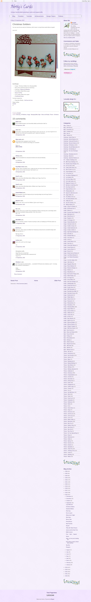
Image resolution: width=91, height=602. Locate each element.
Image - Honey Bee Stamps (70, 245)
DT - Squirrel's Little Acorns (70, 192)
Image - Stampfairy (68, 304)
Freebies (21, 16)
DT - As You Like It (68, 165)
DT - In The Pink (67, 173)
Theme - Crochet (67, 376)
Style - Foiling (67, 335)
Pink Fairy (68, 510)
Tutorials (29, 16)
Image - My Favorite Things (70, 273)
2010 (66, 575)
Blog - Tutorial (67, 135)
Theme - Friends (67, 388)
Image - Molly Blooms (68, 271)
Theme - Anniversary (68, 353)
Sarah (17, 121)
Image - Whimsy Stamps (69, 324)
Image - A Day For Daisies (69, 206)
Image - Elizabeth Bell (68, 235)
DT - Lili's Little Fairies (69, 181)
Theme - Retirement (68, 437)
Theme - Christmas (54, 114)
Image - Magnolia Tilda (69, 264)
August (68, 549)
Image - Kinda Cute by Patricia (70, 253)
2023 (66, 477)
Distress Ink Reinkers (25, 89)
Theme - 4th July (67, 351)
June (67, 554)
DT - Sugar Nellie (67, 194)
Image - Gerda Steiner (69, 241)
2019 (66, 486)
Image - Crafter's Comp (69, 225)
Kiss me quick (69, 513)
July (67, 552)
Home (36, 280)
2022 (66, 479)
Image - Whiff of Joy (68, 320)
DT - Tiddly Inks (67, 200)
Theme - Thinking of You (69, 450)
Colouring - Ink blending (69, 148)
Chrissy (17, 155)
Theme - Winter (67, 456)
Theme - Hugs (67, 409)
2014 (66, 567)
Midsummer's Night (70, 515)
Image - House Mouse (69, 247)
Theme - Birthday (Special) (70, 369)
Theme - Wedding (68, 454)
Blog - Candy (66, 125)
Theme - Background (68, 361)
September (69, 502)
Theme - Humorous (68, 411)
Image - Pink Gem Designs (70, 281)
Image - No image (68, 277)
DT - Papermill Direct (68, 188)
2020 (66, 484)
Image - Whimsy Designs (69, 322)
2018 (66, 488)
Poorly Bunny (69, 521)
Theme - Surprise (68, 444)
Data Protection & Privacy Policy (71, 64)
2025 (66, 473)
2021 (66, 482)
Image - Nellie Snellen (69, 275)
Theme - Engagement (69, 384)
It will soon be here (28, 100)
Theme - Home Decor (68, 407)
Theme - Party (67, 435)
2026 (66, 471)
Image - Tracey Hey (68, 314)
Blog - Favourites (67, 129)
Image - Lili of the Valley (69, 260)
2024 (66, 475)
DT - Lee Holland (67, 177)
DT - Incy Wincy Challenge (70, 175)
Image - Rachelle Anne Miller (70, 291)
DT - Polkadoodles (68, 190)
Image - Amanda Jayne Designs (71, 212)
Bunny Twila (68, 519)
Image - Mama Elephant (69, 266)
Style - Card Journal (68, 330)
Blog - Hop (66, 133)
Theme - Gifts (67, 394)
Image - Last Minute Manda (70, 255)
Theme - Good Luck (68, 398)
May (67, 556)
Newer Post (14, 280)
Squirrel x (18, 200)
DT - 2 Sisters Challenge (69, 159)
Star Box (68, 545)
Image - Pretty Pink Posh (69, 285)
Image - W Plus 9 (67, 316)
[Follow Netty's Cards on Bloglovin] (70, 70)
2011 (66, 573)
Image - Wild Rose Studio (69, 328)
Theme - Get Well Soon (69, 392)
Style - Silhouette (67, 345)
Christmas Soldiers (70, 506)
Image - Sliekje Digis (68, 297)
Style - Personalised (68, 337)
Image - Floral (67, 239)
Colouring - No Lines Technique (71, 150)
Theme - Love (67, 417)
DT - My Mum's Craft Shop (70, 185)
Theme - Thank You (68, 448)
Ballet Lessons (69, 532)
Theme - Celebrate (68, 370)
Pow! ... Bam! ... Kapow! (71, 534)
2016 (66, 492)
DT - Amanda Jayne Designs (70, 163)
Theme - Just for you (68, 413)
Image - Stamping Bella (32, 114)
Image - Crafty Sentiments (69, 227)
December (68, 496)
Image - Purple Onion (68, 287)
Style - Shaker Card (68, 341)
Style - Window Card (68, 349)
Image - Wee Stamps (68, 318)
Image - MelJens (67, 269)
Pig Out (67, 525)
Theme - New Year (68, 431)
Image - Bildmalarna (68, 214)
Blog (13, 16)
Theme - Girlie (67, 396)
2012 (66, 571)
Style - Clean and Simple (43, 114)
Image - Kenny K (67, 251)
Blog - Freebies (67, 131)
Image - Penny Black (68, 279)
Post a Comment (18, 274)
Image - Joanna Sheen (69, 249)
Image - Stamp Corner (69, 299)
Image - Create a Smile (69, 229)
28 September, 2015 (20, 271)
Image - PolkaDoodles (69, 283)
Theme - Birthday (67, 367)
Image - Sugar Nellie (68, 308)
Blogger (52, 599)
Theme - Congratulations (69, 374)
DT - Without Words (68, 204)
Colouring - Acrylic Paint (69, 137)
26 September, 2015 (20, 196)
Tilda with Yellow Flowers (71, 527)
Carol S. (17, 176)
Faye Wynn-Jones (20, 166)
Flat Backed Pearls (19, 96)
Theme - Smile (67, 439)
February (68, 562)
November (68, 498)
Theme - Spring (67, 440)
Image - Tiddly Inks (68, 312)
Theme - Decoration (68, 378)
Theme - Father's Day (69, 386)
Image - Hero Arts (68, 243)
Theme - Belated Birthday (69, 363)
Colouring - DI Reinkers (21, 114)
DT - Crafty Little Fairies (69, 167)
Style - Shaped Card (68, 343)
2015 (66, 494)
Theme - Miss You (68, 423)
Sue (17, 208)
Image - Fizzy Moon (68, 237)
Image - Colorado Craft (69, 224)
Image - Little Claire (68, 262)
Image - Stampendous (69, 302)
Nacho (67, 536)
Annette (14, 103)
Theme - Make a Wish (69, 419)
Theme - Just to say (68, 415)
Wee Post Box (69, 523)
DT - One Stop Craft (68, 187)
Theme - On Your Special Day (70, 433)
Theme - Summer (68, 442)
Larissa (17, 240)
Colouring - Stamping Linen (70, 154)
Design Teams (50, 16)
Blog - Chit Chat (67, 127)
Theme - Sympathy (68, 446)
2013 (66, 569)
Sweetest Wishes (70, 508)
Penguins (68, 547)
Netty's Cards (22, 7)
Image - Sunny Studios (69, 310)
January (68, 564)
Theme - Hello (67, 404)
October (68, 500)
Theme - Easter (67, 382)
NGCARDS (18, 219)
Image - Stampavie (68, 301)
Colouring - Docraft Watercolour (71, 147)
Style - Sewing (67, 339)
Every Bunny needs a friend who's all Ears (72, 542)
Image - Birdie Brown (68, 216)
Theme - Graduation (68, 400)
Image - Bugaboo (67, 218)
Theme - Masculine (68, 421)
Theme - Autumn (67, 357)
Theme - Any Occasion (69, 355)
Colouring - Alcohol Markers (70, 139)
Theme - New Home (68, 427)
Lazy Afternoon (69, 504)
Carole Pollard (19, 192)
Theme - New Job (68, 429)
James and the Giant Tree (72, 530)
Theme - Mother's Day (69, 425)
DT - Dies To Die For (68, 169)
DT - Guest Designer (68, 171)
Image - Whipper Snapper (69, 326)
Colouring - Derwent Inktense (70, 143)
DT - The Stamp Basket (69, 198)
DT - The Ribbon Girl (68, 196)
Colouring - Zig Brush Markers (70, 157)
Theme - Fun (67, 390)
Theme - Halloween (68, 402)
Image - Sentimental (68, 295)
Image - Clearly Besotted (69, 222)
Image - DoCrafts (67, 233)
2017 (66, 490)
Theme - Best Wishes (68, 365)
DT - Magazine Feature (69, 183)
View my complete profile (69, 37)
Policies (60, 16)
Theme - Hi (66, 406)
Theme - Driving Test (68, 380)
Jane (17, 129)
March (68, 560)
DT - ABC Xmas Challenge (70, 161)
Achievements (39, 16)
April (67, 558)
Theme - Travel (67, 452)
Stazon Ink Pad (18, 92)
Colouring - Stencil (68, 155)
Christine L (18, 262)
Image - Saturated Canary (69, 293)
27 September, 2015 (20, 223)
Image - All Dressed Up (69, 208)
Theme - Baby (67, 359)
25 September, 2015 (20, 125)
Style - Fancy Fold (68, 334)
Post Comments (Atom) (22, 283)
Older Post (57, 280)
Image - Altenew (67, 210)
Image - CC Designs (68, 220)
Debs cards (18, 139)
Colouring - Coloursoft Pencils (70, 141)
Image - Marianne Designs (70, 267)
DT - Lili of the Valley (68, 179)
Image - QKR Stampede (69, 289)
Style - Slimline (67, 347)
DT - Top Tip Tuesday (68, 202)
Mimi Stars (68, 517)
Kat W (17, 227)
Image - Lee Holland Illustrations (71, 257)
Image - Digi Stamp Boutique (70, 231)
